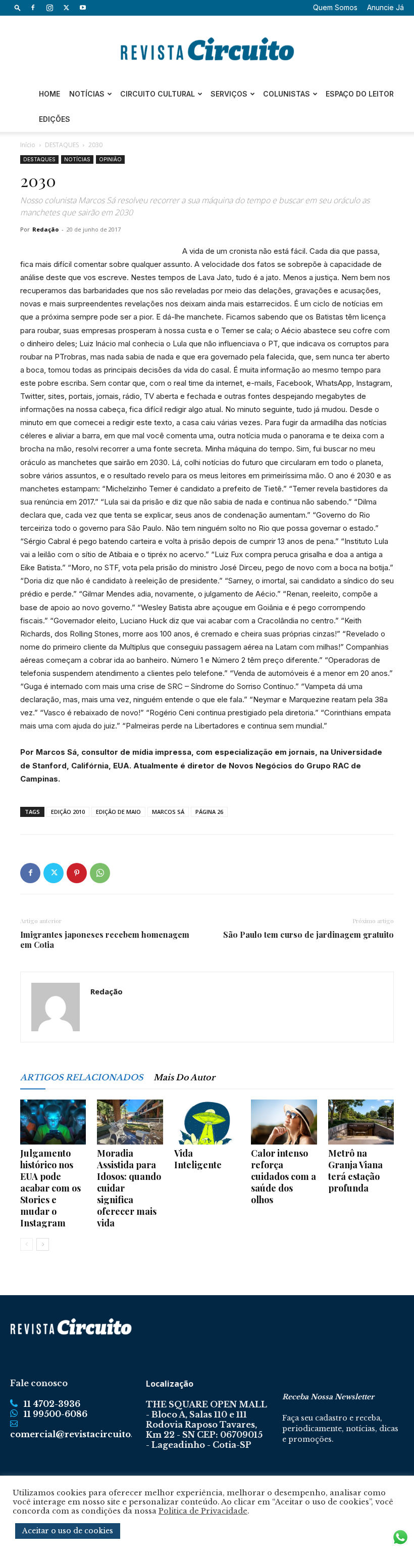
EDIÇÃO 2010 (68, 811)
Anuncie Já (385, 7)
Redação (45, 229)
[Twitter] (66, 7)
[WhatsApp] (100, 873)
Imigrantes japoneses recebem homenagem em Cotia (104, 940)
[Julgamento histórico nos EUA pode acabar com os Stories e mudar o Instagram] (53, 1122)
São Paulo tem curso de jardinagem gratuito (308, 935)
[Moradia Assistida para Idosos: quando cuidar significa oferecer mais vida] (130, 1122)
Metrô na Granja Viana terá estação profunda (355, 1170)
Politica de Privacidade (203, 1511)
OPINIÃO (110, 159)
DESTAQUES (62, 145)
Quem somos (335, 7)
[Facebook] (32, 7)
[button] (17, 7)
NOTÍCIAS (87, 93)
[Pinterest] (77, 873)
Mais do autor (184, 1077)
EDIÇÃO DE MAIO (118, 811)
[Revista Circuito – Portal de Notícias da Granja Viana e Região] (207, 49)
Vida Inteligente (198, 1159)
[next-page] (42, 1244)
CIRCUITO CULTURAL (157, 93)
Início (27, 145)
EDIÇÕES (54, 119)
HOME (49, 93)
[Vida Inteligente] (207, 1122)
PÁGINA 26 (209, 811)
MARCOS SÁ (168, 811)
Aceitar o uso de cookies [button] (67, 1530)
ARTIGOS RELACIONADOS (81, 1077)
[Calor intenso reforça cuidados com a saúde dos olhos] (284, 1122)
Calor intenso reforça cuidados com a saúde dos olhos (283, 1176)
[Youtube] (82, 7)
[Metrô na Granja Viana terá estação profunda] (361, 1122)
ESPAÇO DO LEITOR (360, 93)
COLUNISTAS (286, 93)
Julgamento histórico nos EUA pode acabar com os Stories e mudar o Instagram (50, 1188)
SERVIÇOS (229, 93)
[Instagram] (49, 7)
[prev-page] (26, 1244)
